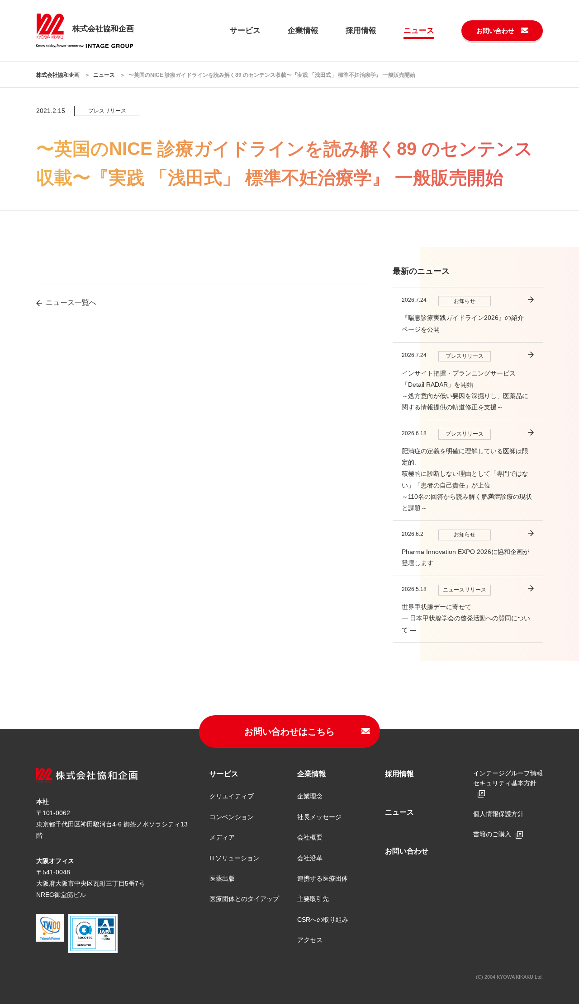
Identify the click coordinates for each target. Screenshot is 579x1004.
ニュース (418, 30)
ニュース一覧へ (71, 302)
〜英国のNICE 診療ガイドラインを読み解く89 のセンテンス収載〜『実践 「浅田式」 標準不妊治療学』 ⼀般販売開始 (271, 75)
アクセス (310, 939)
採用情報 (361, 30)
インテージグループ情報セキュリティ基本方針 (508, 778)
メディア (222, 837)
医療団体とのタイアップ (244, 898)
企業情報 (303, 30)
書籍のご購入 (492, 834)
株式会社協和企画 (58, 75)
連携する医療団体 (322, 878)
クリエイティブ (231, 796)
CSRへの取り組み (322, 919)
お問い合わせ (495, 30)
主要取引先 (313, 898)
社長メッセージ (319, 817)
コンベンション (231, 817)
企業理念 (310, 796)
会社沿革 (310, 858)
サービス (245, 30)
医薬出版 (222, 878)
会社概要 (310, 837)
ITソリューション (234, 858)
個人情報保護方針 (498, 813)
